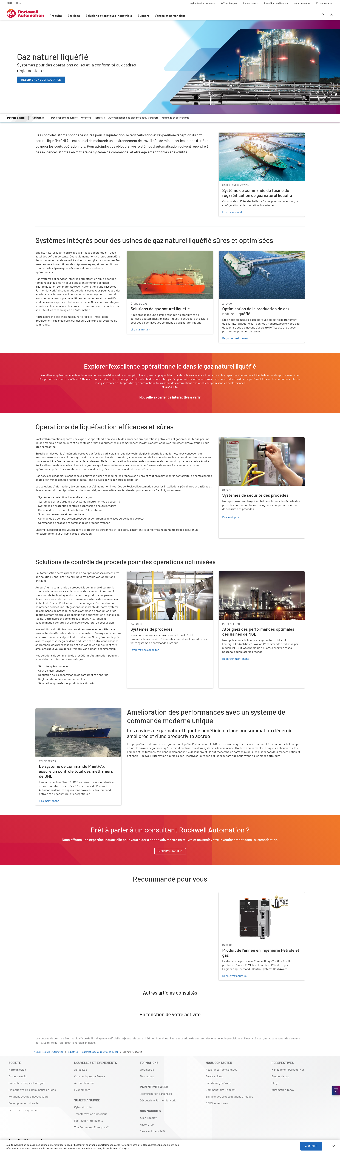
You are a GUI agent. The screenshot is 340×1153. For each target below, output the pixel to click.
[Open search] (323, 15)
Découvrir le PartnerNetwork (158, 1100)
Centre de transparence (23, 1110)
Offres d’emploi (17, 1076)
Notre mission (17, 1069)
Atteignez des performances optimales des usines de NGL (255, 573)
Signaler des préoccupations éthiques (229, 1096)
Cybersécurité (83, 1107)
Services (73, 16)
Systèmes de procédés (141, 573)
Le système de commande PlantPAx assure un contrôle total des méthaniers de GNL (75, 712)
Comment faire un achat (221, 1090)
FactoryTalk (147, 1124)
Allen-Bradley (148, 1117)
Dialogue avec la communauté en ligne (32, 1090)
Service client (214, 1076)
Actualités (80, 1069)
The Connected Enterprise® (91, 1127)
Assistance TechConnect (221, 1069)
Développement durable (23, 1103)
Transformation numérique (90, 1114)
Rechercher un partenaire (156, 1093)
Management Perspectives (288, 1069)
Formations (147, 1076)
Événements (82, 1090)
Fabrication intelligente (88, 1120)
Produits (56, 16)
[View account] (331, 15)
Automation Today (282, 1090)
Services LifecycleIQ (152, 1131)
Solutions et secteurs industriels (109, 16)
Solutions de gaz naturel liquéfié (147, 253)
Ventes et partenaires (170, 16)
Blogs (275, 1083)
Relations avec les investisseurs (28, 1096)
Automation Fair (84, 1083)
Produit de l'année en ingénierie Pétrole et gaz (247, 894)
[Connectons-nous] (336, 1090)
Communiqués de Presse (89, 1076)
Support (143, 16)
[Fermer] (333, 1146)
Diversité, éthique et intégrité (27, 1083)
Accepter (311, 1146)
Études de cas (280, 1076)
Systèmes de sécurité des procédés (241, 439)
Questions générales (218, 1083)
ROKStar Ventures (217, 1103)
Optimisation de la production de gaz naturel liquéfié (251, 253)
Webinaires (147, 1069)
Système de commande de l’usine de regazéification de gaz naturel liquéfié (260, 136)
